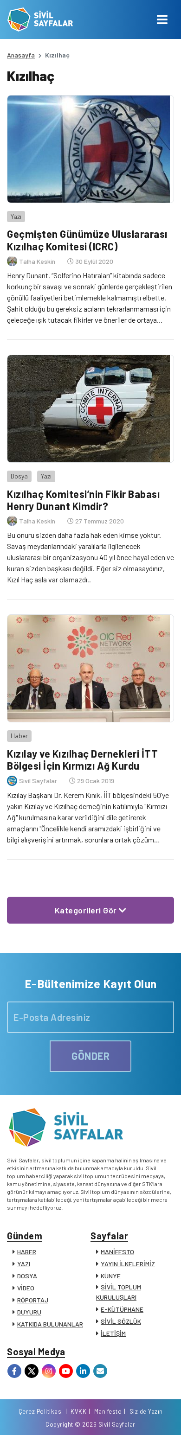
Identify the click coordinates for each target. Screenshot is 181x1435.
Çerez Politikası (41, 1411)
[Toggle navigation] (162, 19)
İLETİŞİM (113, 1333)
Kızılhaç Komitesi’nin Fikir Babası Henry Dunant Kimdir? (83, 500)
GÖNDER (90, 1056)
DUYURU (29, 1312)
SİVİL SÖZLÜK (121, 1321)
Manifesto (108, 1411)
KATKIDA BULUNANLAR (50, 1324)
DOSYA (27, 1276)
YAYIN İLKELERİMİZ (128, 1264)
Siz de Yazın (146, 1411)
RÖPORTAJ (32, 1300)
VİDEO (25, 1288)
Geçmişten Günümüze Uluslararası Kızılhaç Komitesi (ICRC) (87, 240)
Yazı (16, 216)
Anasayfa (21, 55)
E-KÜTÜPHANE (122, 1309)
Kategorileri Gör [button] (87, 910)
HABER (26, 1252)
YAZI (23, 1264)
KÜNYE (111, 1276)
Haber (19, 736)
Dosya (19, 476)
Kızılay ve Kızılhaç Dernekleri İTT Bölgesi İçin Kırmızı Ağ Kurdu (82, 759)
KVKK (78, 1411)
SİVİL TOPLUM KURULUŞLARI (118, 1292)
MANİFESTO (117, 1252)
